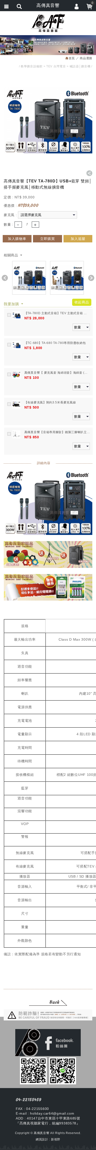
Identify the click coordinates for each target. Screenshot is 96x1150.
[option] (29, 278)
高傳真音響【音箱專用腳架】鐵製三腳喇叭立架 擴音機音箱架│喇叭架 (55, 432)
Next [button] (91, 278)
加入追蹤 (78, 239)
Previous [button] (5, 278)
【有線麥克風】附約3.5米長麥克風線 (50, 402)
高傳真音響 (48, 23)
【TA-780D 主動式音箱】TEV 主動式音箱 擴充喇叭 (55, 313)
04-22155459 (29, 1100)
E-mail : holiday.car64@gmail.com (45, 1113)
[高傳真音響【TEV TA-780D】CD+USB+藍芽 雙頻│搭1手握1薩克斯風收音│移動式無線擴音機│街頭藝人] (67, 278)
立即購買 (47, 239)
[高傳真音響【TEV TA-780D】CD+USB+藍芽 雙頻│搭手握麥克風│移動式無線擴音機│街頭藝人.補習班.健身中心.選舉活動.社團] (29, 278)
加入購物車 (17, 239)
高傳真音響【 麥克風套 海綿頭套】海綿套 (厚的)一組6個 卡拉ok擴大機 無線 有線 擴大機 (56, 373)
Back (54, 1002)
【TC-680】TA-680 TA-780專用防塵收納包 (55, 343)
